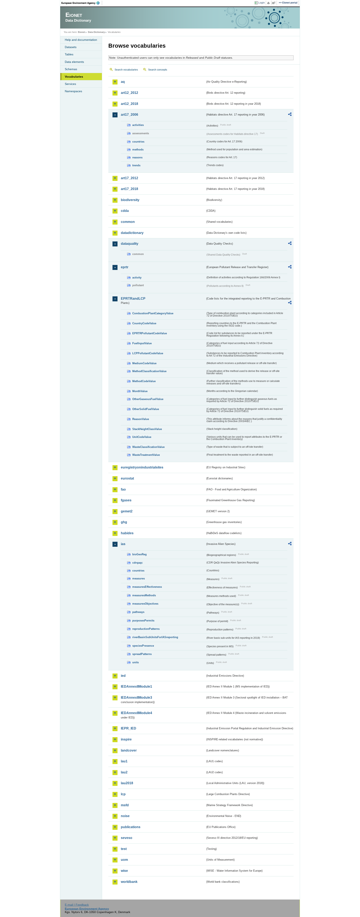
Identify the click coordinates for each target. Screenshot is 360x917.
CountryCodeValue (144, 323)
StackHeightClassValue (147, 429)
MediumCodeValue (144, 363)
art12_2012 (129, 92)
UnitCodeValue (141, 437)
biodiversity (130, 200)
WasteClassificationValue (148, 447)
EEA (81, 3)
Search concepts (157, 69)
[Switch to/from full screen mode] (274, 3)
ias (123, 544)
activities (138, 125)
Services (70, 84)
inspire (126, 739)
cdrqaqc (137, 562)
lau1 (124, 761)
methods (138, 149)
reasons (137, 157)
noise (125, 816)
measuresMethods (144, 595)
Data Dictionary (96, 32)
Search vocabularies (126, 69)
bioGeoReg (139, 554)
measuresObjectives (145, 603)
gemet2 (126, 511)
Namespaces (73, 91)
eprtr (124, 267)
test (124, 849)
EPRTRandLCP (133, 298)
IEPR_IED (128, 728)
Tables (69, 54)
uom (124, 859)
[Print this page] (269, 3)
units (135, 662)
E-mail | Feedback (77, 904)
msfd (125, 805)
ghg (124, 522)
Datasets (70, 47)
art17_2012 (129, 178)
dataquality (129, 243)
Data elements (74, 61)
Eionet (81, 32)
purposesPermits (143, 620)
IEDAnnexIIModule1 (136, 686)
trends (136, 165)
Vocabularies (74, 76)
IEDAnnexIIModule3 (136, 697)
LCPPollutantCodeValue (147, 353)
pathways (138, 612)
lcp (123, 794)
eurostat (127, 478)
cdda (125, 210)
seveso (126, 838)
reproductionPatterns (146, 628)
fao (123, 489)
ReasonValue (140, 419)
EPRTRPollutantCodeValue (149, 333)
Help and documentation (81, 39)
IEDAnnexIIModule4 (136, 713)
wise (124, 870)
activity (136, 277)
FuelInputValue (142, 343)
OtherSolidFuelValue (145, 409)
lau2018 (127, 783)
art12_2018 (129, 104)
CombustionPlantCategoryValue (152, 313)
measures (138, 578)
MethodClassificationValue (149, 371)
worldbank (129, 881)
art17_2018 (129, 189)
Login (261, 2)
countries (138, 141)
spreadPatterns (142, 654)
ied (123, 675)
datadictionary (132, 233)
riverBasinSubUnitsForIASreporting (155, 637)
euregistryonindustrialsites (142, 467)
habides (127, 533)
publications (130, 827)
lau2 (124, 772)
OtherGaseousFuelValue (147, 399)
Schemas (71, 69)
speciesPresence (143, 645)
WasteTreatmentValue (146, 454)
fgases (126, 500)
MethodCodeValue (144, 381)
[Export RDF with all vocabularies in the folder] (289, 114)
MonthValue (140, 391)
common (128, 222)
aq (123, 81)
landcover (129, 750)
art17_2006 (129, 114)
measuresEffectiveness (147, 586)
